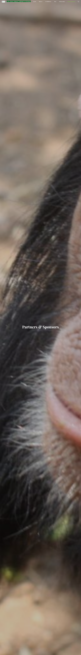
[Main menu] (78, 1)
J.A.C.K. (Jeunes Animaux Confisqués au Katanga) (18, 1)
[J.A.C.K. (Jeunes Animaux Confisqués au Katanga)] (3, 1)
